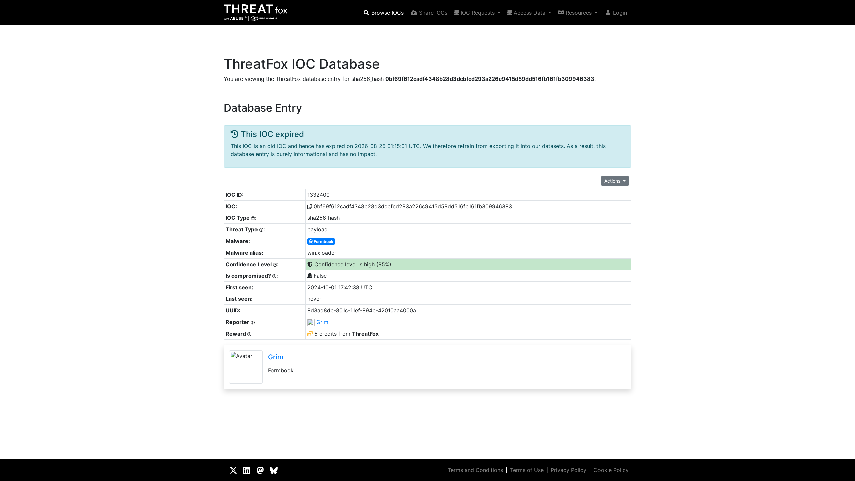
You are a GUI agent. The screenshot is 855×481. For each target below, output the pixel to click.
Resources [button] (578, 12)
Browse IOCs (387, 12)
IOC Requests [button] (477, 12)
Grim (322, 322)
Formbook (323, 241)
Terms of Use (527, 470)
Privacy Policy (568, 470)
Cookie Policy (611, 470)
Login (619, 12)
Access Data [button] (529, 12)
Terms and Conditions (475, 470)
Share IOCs (432, 12)
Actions (613, 181)
